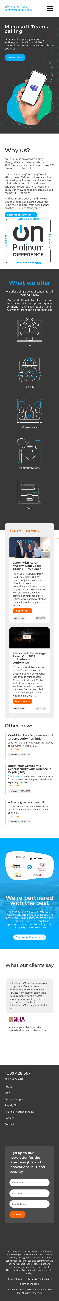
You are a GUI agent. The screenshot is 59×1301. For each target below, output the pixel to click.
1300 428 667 (18, 1073)
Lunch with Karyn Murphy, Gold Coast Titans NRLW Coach (27, 566)
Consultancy (29, 427)
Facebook (14, 1133)
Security (29, 387)
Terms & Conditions (38, 1278)
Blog (7, 1093)
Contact (9, 1124)
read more (14, 748)
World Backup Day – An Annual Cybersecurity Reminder (30, 737)
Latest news (24, 530)
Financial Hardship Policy (19, 1111)
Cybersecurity (15, 776)
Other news (19, 726)
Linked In (7, 1133)
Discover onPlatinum (19, 214)
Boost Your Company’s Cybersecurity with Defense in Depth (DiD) (29, 769)
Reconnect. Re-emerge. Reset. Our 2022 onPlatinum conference (29, 657)
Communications (29, 468)
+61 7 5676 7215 (14, 1078)
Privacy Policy (15, 1278)
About (8, 1086)
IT (29, 346)
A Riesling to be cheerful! (26, 802)
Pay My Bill (11, 1105)
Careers (9, 1118)
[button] (3, 1011)
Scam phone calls (29, 1283)
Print (29, 508)
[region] (29, 75)
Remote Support (14, 1099)
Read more (20, 610)
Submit (17, 1214)
